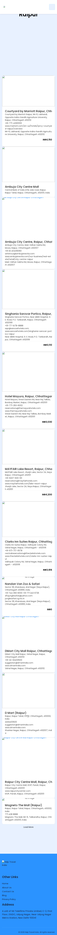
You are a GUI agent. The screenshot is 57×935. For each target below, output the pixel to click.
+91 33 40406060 (13, 250)
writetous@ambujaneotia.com (20, 253)
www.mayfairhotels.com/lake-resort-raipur (26, 483)
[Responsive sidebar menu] (52, 7)
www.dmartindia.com (15, 665)
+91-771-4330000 (13, 123)
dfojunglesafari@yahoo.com (19, 595)
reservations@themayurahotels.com (23, 408)
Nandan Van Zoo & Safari (22, 584)
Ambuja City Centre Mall (22, 187)
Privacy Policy (9, 899)
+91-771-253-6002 (14, 405)
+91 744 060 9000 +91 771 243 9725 (22, 593)
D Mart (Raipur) (15, 713)
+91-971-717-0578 (13, 550)
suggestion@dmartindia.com (19, 662)
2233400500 (11, 722)
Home (5, 883)
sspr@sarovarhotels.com (17, 328)
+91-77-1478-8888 (14, 325)
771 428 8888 (11, 814)
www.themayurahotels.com (18, 411)
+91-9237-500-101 (13, 478)
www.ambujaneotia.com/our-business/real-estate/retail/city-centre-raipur (28, 258)
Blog (4, 895)
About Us (6, 887)
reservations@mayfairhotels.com (21, 480)
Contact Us (8, 891)
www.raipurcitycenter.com (18, 791)
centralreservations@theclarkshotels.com (25, 553)
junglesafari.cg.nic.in (14, 598)
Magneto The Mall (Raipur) (23, 805)
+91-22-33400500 (13, 660)
